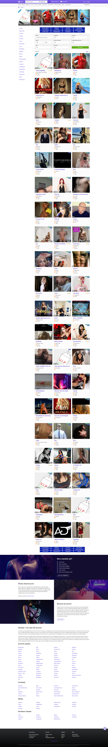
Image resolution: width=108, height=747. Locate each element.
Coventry (21, 33)
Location (74, 35)
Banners (63, 736)
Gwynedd (74, 704)
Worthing (74, 677)
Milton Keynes (57, 663)
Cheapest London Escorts (61, 95)
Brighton (21, 61)
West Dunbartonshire (58, 695)
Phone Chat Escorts (29, 596)
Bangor (55, 715)
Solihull (55, 669)
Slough (37, 669)
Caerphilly (74, 702)
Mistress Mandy (58, 490)
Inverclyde (56, 689)
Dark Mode (65, 1)
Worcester (56, 677)
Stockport (74, 671)
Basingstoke (21, 647)
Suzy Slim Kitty (77, 341)
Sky (37, 243)
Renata (56, 465)
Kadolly (75, 415)
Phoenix (75, 70)
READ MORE (60, 619)
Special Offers (50, 4)
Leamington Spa (57, 661)
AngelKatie (76, 539)
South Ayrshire (75, 693)
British (55, 651)
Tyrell (55, 293)
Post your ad (86, 4)
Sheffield (21, 51)
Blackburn (20, 649)
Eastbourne (74, 655)
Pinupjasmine (76, 490)
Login (84, 1)
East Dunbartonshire (22, 687)
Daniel (56, 318)
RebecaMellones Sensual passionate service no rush (49, 415)
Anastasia (75, 120)
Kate (74, 169)
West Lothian (75, 695)
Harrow (19, 659)
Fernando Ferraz (40, 219)
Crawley (20, 655)
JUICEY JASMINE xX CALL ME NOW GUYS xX (47, 366)
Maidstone (20, 663)
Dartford (56, 655)
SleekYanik (38, 341)
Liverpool (21, 38)
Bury (73, 651)
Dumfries (56, 685)
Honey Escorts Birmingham (61, 415)
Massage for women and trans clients (82, 194)
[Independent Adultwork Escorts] (21, 1)
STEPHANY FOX (77, 465)
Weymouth (20, 677)
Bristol (37, 651)
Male (36, 4)
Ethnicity (56, 45)
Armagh (37, 715)
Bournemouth (57, 649)
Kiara (74, 366)
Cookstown (20, 717)
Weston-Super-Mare (76, 675)
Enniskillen (74, 717)
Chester (55, 653)
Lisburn (19, 719)
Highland (38, 689)
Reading (56, 667)
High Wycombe (39, 659)
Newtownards (57, 719)
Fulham (37, 657)
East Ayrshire (75, 685)
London (20, 28)
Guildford (56, 657)
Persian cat (39, 539)
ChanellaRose (39, 514)
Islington (38, 661)
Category (56, 35)
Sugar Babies (68, 4)
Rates (37, 40)
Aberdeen (20, 685)
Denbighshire (39, 704)
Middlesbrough (39, 663)
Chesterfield (74, 653)
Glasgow (21, 36)
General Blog (75, 734)
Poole (73, 665)
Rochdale (20, 669)
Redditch (74, 667)
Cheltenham (38, 653)
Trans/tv (32, 4)
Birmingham (21, 43)
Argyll (37, 685)
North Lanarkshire (76, 691)
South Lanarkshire (22, 695)
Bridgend (38, 702)
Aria (74, 144)
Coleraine (74, 715)
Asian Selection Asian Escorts (62, 366)
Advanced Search (55, 1)
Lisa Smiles (76, 293)
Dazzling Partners (59, 514)
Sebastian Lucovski (41, 194)
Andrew (75, 219)
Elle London (39, 293)
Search (80, 47)
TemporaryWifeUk (40, 70)
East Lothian (39, 687)
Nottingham (21, 48)
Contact (63, 734)
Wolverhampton (22, 59)
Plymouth (56, 665)
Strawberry (38, 268)
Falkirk (73, 687)
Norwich (74, 663)
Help (62, 737)
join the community (63, 575)
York (19, 679)
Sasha (37, 120)
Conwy (19, 704)
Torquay (20, 675)
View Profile (24, 23)
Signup (88, 1)
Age (37, 45)
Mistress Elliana (58, 341)
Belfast (20, 54)
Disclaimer (31, 737)
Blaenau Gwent (57, 702)
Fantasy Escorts (40, 95)
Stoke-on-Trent (21, 673)
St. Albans (38, 671)
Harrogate (74, 657)
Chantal (75, 95)
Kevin (37, 490)
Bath (37, 647)
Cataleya (56, 120)
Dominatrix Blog (75, 736)
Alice (74, 440)
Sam (37, 144)
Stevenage (56, 671)
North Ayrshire (57, 691)
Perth (37, 693)
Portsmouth (20, 667)
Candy (37, 440)
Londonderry (39, 719)
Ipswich (20, 661)
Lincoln (73, 661)
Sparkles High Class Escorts (43, 318)
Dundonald (38, 717)
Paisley (20, 693)
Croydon (38, 655)
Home (22, 7)
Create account (48, 734)
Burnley (19, 651)
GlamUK (75, 391)
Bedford (56, 647)
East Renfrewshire (58, 687)
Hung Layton (76, 243)
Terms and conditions (33, 734)
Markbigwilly (57, 70)
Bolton (37, 649)
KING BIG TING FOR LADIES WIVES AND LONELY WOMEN (68, 391)
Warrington (38, 675)
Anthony (75, 268)
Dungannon (56, 717)
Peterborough (39, 665)
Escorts (19, 4)
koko (74, 514)
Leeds (20, 41)
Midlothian (20, 691)
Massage (28, 4)
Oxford (19, 665)
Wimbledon (38, 677)
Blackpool (74, 647)
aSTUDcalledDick (40, 391)
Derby (20, 77)
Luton (20, 46)
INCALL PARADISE (77, 318)
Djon (55, 440)
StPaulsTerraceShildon (60, 243)
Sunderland (38, 673)
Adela (55, 268)
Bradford (74, 649)
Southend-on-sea (22, 671)
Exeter (19, 657)
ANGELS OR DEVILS (59, 539)
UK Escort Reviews (57, 4)
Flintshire (56, 704)
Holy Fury (56, 194)
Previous (19, 17)
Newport (20, 706)
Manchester (21, 31)
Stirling (37, 695)
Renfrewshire (57, 693)
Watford (56, 675)
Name (37, 35)
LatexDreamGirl (40, 169)
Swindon (56, 673)
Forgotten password (49, 737)
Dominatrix (39, 4)
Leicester (21, 64)
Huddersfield (57, 659)
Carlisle (20, 653)
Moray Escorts (39, 691)
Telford (73, 673)
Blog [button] (63, 4)
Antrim (19, 715)
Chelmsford (21, 74)
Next (88, 17)
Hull (73, 659)
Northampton (22, 69)
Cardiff (20, 56)
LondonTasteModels (59, 169)
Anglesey (20, 702)
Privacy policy (32, 736)
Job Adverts (44, 4)
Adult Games (22, 79)
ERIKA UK (56, 219)
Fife (19, 689)
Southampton (22, 66)
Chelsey (38, 465)
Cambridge (21, 71)
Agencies (24, 4)
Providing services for (76, 40)
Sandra (56, 144)
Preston (38, 667)
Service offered (57, 40)
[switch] (61, 1)
